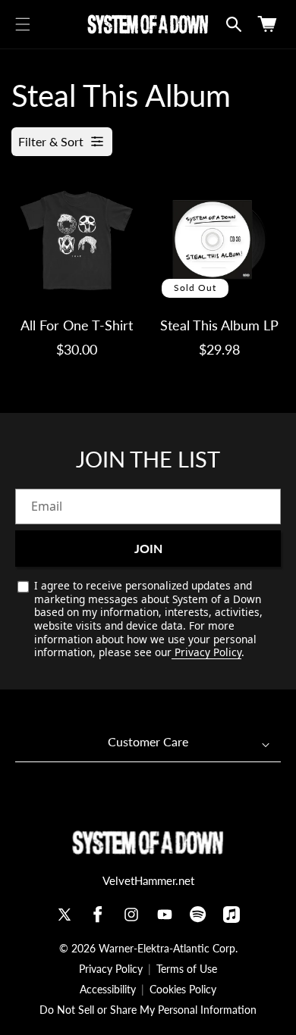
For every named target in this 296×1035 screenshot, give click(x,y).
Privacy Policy (206, 652)
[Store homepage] (148, 842)
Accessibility (108, 989)
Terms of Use (186, 969)
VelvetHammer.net (148, 880)
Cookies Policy (183, 989)
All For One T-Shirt (76, 325)
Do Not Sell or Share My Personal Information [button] (148, 1010)
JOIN (148, 548)
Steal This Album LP (219, 325)
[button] (22, 24)
